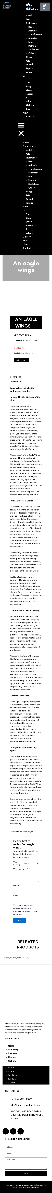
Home (11, 1045)
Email (16, 895)
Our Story (13, 1049)
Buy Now (12, 1053)
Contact (12, 1057)
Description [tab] (15, 377)
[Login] (28, 4)
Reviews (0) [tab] (15, 382)
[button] (21, 129)
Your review (20, 869)
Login (30, 7)
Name (16, 885)
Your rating (17, 863)
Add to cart (21, 360)
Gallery (12, 1061)
